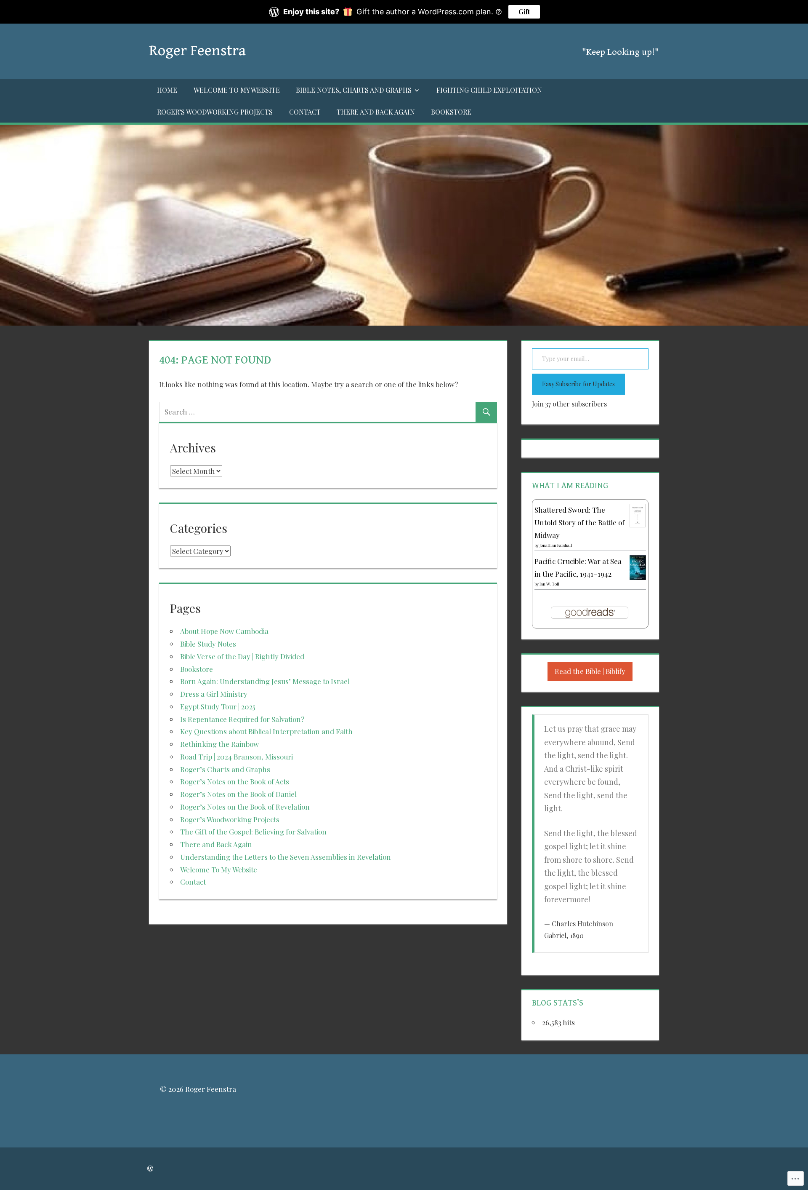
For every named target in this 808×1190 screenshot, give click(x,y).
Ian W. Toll (549, 584)
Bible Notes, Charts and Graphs (354, 90)
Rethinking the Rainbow (219, 744)
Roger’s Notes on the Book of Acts (234, 781)
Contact (305, 111)
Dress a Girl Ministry (213, 693)
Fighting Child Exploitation (489, 90)
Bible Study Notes (208, 643)
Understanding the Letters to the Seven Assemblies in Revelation (285, 856)
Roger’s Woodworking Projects (215, 111)
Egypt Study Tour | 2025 (217, 706)
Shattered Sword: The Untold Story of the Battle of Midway (579, 522)
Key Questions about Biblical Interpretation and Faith (266, 731)
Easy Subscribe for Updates (578, 384)
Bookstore (451, 111)
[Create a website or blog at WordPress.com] (150, 1168)
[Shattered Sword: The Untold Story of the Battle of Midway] (638, 524)
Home (167, 90)
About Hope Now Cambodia (224, 631)
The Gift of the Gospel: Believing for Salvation (253, 831)
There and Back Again (376, 111)
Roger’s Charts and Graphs (225, 769)
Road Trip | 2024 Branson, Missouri (236, 756)
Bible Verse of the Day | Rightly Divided (242, 656)
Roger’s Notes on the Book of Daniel (238, 794)
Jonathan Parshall (556, 545)
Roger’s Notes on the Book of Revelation (245, 806)
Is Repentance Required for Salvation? (242, 719)
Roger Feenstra (197, 50)
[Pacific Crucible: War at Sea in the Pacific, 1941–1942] (638, 577)
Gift (524, 11)
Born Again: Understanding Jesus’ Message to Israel (265, 681)
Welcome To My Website (237, 90)
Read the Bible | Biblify (590, 671)
